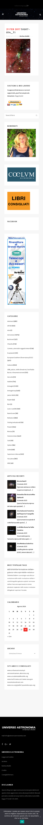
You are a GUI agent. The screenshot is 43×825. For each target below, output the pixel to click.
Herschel (10, 377)
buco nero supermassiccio (19, 584)
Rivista (9, 431)
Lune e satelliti (12, 409)
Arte (8, 330)
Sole (8, 440)
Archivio (4, 761)
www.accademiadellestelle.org (17, 676)
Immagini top (11, 391)
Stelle (9, 449)
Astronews (10, 335)
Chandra (10, 344)
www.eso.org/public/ (14, 685)
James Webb (11, 395)
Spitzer (9, 445)
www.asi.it (18, 679)
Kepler (9, 400)
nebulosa (30, 572)
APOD (9, 326)
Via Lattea (10, 459)
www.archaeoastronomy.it (16, 670)
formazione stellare (25, 569)
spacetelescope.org (28, 685)
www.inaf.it (11, 679)
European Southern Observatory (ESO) (20, 357)
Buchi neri (10, 339)
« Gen (9, 636)
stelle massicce (24, 587)
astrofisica (30, 575)
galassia (10, 572)
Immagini (10, 386)
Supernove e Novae (13, 454)
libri (8, 404)
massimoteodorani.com (15, 682)
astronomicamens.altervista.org (18, 673)
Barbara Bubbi (24, 36)
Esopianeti (10, 353)
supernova (18, 590)
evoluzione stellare (28, 578)
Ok (22, 822)
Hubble (9, 381)
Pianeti (9, 427)
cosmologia (22, 575)
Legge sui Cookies (8, 757)
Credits (4, 770)
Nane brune (11, 413)
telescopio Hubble (20, 572)
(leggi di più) (19, 96)
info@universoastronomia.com (15, 736)
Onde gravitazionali (13, 422)
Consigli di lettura (7, 775)
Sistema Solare (12, 436)
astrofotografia (12, 581)
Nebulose (10, 418)
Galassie (10, 365)
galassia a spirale (23, 581)
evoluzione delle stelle (14, 578)
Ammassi (10, 321)
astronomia (12, 569)
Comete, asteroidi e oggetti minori (18, 348)
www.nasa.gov (28, 679)
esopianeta (17, 587)
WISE (9, 463)
